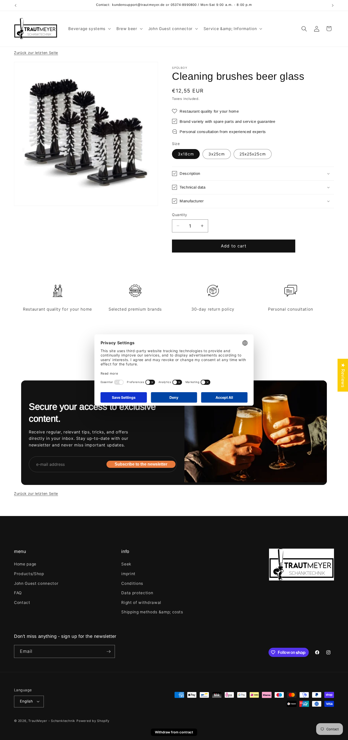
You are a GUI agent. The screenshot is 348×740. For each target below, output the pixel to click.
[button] (89, 29)
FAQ (18, 592)
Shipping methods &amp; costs (152, 612)
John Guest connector (36, 583)
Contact (22, 602)
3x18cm (186, 153)
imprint (128, 573)
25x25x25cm (252, 153)
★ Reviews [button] (343, 375)
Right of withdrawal (141, 602)
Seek (126, 564)
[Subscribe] (108, 651)
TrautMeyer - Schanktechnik (51, 721)
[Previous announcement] (15, 5)
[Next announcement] (332, 5)
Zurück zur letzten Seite (36, 52)
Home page (25, 564)
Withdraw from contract (174, 732)
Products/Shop (29, 573)
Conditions (132, 583)
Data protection (137, 592)
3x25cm (216, 153)
